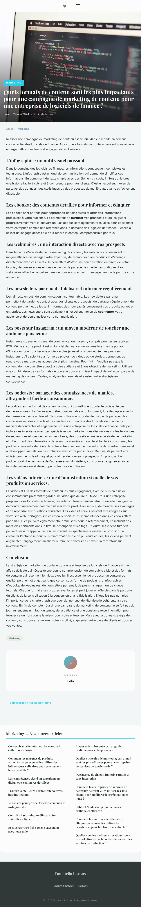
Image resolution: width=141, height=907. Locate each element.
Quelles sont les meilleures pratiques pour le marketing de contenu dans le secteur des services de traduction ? (104, 839)
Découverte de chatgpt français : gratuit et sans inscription (102, 776)
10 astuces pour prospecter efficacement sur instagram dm (36, 805)
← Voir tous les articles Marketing (28, 703)
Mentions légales (63, 885)
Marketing (13, 82)
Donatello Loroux (70, 873)
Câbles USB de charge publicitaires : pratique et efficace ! (99, 809)
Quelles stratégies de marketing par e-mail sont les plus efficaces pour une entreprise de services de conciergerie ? (103, 762)
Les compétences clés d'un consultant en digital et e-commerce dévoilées (34, 780)
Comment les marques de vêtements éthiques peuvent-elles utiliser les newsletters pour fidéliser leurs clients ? (101, 823)
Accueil (10, 128)
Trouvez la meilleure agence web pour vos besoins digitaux (35, 792)
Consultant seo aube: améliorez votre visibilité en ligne (32, 817)
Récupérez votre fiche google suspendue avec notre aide (33, 829)
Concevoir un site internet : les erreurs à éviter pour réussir (34, 748)
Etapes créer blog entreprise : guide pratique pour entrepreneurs (99, 748)
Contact (83, 885)
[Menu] (78, 6)
